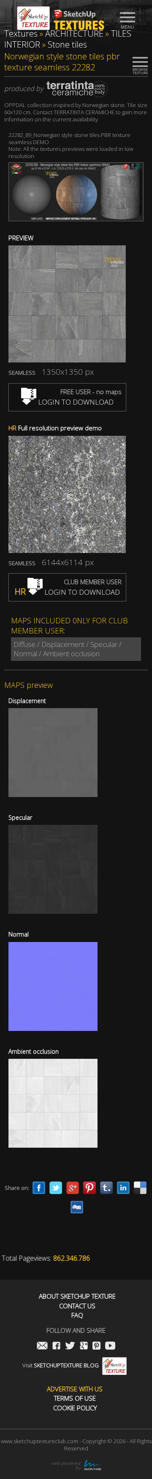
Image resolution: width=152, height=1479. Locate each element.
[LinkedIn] (123, 1187)
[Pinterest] (89, 1187)
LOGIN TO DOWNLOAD (75, 402)
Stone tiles (67, 44)
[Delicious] (140, 1187)
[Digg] (77, 1207)
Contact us (77, 1306)
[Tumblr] (106, 1187)
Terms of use (75, 1398)
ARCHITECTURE (74, 33)
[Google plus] (72, 1187)
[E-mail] (42, 1346)
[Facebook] (39, 1187)
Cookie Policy (75, 1408)
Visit (60, 1365)
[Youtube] (110, 1346)
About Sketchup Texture (77, 1296)
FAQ (77, 1315)
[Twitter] (55, 1187)
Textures (21, 33)
